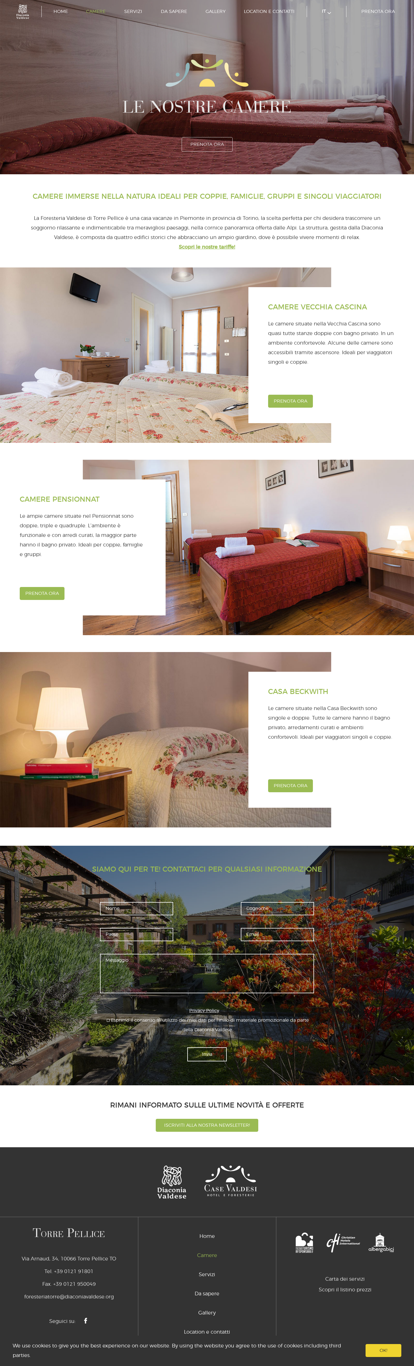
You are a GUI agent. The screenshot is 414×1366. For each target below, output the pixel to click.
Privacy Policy (204, 1010)
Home (61, 11)
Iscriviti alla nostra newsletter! (207, 1125)
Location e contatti (269, 11)
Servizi (133, 11)
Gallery (216, 11)
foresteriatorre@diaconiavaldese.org (69, 1297)
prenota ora (378, 11)
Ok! (383, 1350)
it (324, 11)
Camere (96, 11)
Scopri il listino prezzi (345, 1290)
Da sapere (174, 11)
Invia (207, 1054)
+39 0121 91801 (74, 1271)
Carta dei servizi (345, 1279)
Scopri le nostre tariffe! (207, 247)
